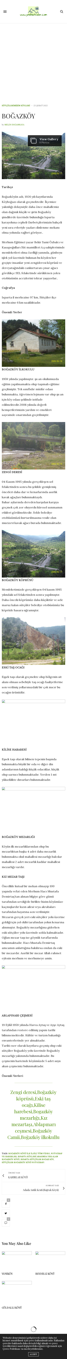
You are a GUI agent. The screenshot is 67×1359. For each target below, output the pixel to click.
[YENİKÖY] (17, 1260)
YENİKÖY (7, 1273)
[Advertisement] (33, 58)
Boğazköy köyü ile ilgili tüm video (29, 1153)
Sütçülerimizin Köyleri (16, 106)
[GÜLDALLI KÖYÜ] (17, 1292)
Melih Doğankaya (14, 124)
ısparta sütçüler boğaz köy (37, 1159)
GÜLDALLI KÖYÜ (12, 1307)
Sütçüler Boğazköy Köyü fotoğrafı (23, 1162)
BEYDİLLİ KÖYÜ (44, 1273)
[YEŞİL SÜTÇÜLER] (33, 12)
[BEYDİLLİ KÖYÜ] (50, 1260)
